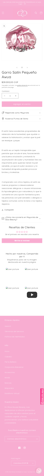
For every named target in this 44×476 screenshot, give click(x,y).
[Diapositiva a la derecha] (27, 67)
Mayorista (9, 388)
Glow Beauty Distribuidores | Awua (18, 472)
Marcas (8, 383)
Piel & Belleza (10, 362)
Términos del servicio (14, 331)
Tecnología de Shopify (33, 472)
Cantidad (5, 91)
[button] (3, 12)
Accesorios (10, 372)
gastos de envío (22, 85)
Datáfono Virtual (12, 393)
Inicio (7, 351)
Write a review (22, 240)
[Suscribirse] (36, 439)
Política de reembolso (15, 337)
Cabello (8, 357)
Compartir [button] (9, 210)
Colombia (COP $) (20, 463)
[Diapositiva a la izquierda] (16, 67)
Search (8, 326)
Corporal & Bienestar (14, 367)
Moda (7, 377)
